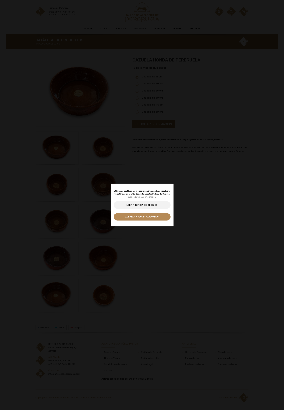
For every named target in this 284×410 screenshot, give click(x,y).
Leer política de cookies (142, 205)
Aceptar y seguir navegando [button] (142, 217)
